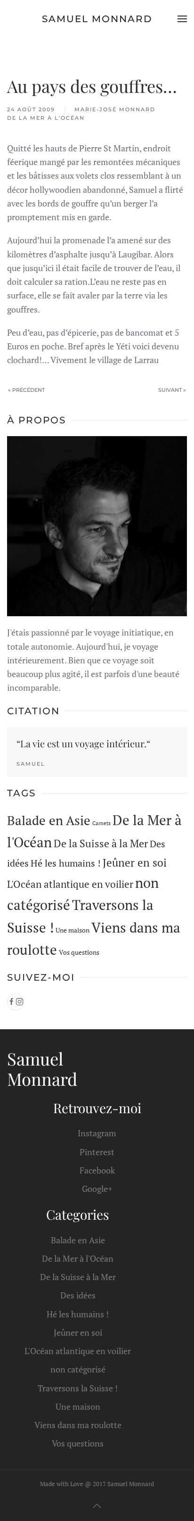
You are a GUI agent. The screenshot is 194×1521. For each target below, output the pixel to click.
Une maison (72, 930)
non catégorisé (77, 1369)
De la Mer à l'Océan (46, 118)
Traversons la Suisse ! (78, 1388)
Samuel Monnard (97, 19)
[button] (182, 19)
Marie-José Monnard (114, 109)
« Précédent (26, 390)
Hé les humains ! (66, 863)
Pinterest (97, 1151)
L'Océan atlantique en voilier (70, 884)
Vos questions (79, 952)
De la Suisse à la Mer (101, 843)
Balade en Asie (48, 820)
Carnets (101, 823)
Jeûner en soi (135, 862)
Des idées (78, 1295)
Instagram (97, 1133)
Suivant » (172, 390)
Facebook (97, 1170)
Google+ (97, 1188)
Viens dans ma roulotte (77, 1424)
